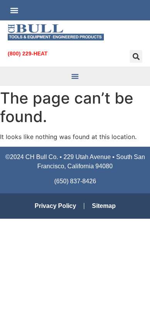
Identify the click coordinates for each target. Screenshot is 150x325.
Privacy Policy (55, 206)
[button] (14, 10)
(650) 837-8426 (75, 181)
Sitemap (104, 206)
